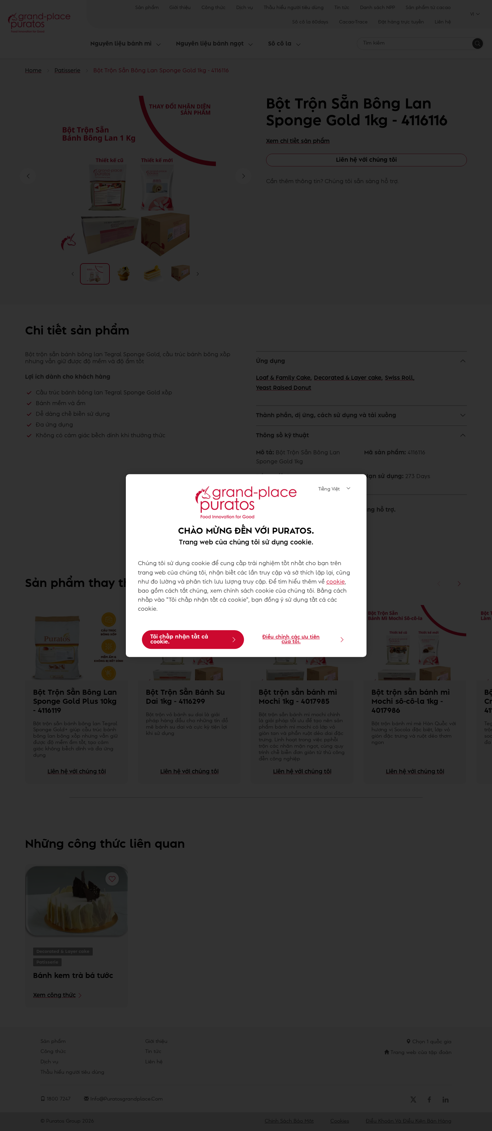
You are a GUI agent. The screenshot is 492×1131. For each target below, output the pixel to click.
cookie (335, 582)
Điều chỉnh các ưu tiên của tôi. (291, 639)
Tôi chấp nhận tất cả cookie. (179, 639)
